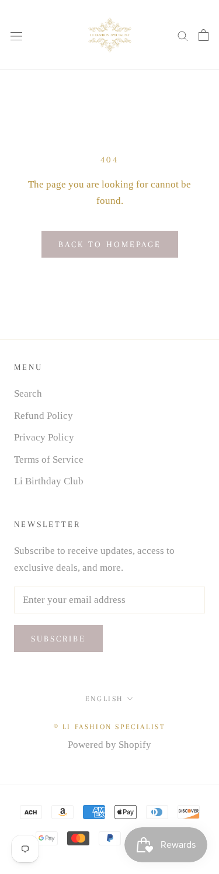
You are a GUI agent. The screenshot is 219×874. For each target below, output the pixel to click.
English (104, 699)
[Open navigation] (16, 35)
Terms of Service (49, 459)
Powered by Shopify (109, 744)
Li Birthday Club (49, 481)
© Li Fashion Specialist (110, 727)
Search (28, 393)
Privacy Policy (44, 437)
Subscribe (58, 638)
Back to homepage (109, 244)
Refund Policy (43, 415)
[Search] (183, 35)
